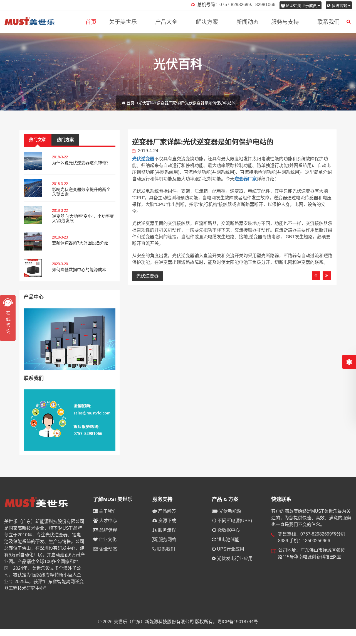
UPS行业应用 (230, 549)
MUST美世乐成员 (301, 5)
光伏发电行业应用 (234, 558)
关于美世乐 (123, 22)
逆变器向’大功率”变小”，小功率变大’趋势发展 (83, 218)
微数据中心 (228, 530)
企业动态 (107, 549)
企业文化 (107, 539)
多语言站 (339, 5)
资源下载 (166, 520)
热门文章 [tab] (37, 139)
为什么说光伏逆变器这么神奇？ (81, 162)
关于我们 (107, 511)
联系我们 (328, 22)
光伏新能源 (229, 511)
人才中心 (107, 520)
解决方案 (207, 22)
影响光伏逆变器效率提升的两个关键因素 (81, 192)
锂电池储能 (227, 539)
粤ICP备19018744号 (237, 621)
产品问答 (166, 511)
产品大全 (166, 22)
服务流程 (166, 530)
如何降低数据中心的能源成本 (79, 269)
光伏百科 (146, 103)
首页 (91, 22)
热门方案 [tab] (65, 139)
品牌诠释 (107, 530)
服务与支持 (285, 22)
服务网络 (166, 539)
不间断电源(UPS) (234, 520)
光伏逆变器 (143, 158)
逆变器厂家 (245, 178)
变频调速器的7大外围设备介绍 (80, 242)
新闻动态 (247, 22)
